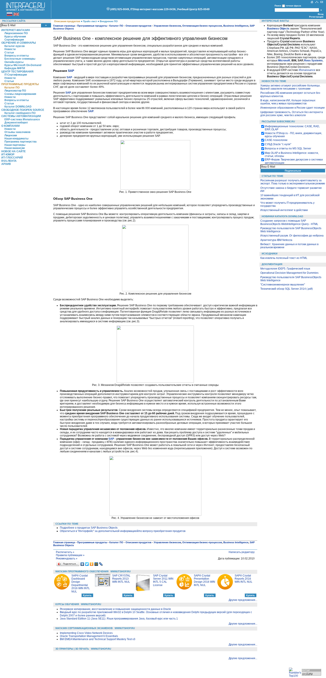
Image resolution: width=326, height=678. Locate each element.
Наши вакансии (14, 148)
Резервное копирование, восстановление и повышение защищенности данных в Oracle (115, 609)
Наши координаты (16, 138)
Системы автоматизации (21, 116)
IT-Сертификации (15, 74)
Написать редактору (242, 552)
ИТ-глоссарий (12, 157)
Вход (320, 14)
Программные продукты (20, 84)
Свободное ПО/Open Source (22, 109)
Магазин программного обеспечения (81, 571)
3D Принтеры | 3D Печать (72, 648)
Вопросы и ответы (16, 55)
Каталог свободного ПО (19, 113)
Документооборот (16, 122)
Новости (10, 49)
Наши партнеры (14, 145)
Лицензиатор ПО (15, 90)
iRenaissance (307, 70)
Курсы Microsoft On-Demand (22, 65)
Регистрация (316, 17)
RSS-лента (9, 160)
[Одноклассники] (91, 564)
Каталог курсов (14, 46)
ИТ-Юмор (7, 154)
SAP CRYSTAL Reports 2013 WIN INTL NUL (121, 579)
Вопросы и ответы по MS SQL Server (288, 148)
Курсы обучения (15, 36)
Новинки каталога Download (282, 216)
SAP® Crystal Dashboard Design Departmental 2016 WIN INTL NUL (80, 583)
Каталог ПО (12, 87)
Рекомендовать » (66, 558)
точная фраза (293, 5)
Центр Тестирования (17, 71)
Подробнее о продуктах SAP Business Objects (89, 527)
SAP (71, 70)
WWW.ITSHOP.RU (120, 571)
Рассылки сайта (14, 21)
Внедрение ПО (109, 21)
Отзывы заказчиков (17, 132)
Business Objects (278, 28)
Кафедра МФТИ (14, 68)
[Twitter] (87, 564)
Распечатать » (65, 552)
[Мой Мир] (96, 564)
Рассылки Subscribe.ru (278, 121)
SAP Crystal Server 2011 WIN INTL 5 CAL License (163, 580)
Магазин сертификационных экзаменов (84, 628)
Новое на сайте (13, 151)
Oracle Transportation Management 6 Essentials (89, 636)
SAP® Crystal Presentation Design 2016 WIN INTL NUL (204, 580)
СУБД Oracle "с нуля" (278, 144)
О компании (10, 125)
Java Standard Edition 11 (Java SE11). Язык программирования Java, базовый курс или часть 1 (119, 618)
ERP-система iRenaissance (22, 119)
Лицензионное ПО (16, 33)
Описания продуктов (67, 21)
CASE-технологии (276, 140)
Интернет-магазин (15, 30)
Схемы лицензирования (20, 94)
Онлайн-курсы (14, 62)
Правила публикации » (70, 555)
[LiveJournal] (101, 564)
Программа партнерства (20, 141)
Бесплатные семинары (19, 58)
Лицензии (10, 135)
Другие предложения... (243, 600)
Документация (272, 264)
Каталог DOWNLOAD (17, 106)
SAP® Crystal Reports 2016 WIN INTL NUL (243, 579)
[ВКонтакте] (82, 564)
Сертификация (14, 39)
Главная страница (64, 25)
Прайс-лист (90, 21)
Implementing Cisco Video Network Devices (86, 633)
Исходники (269, 253)
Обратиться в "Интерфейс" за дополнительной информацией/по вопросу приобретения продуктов (122, 531)
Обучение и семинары (18, 42)
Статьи (9, 52)
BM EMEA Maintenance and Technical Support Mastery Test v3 (97, 639)
